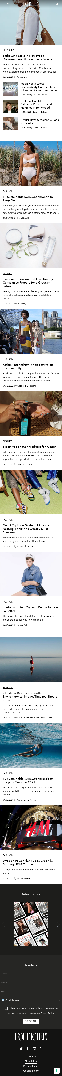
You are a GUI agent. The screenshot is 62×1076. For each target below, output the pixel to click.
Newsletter (31, 1061)
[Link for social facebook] (27, 1049)
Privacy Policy (47, 1013)
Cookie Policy (31, 1070)
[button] (58, 924)
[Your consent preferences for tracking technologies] (57, 1071)
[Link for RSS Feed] (40, 1048)
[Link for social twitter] (21, 1049)
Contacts (31, 1056)
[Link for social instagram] (34, 1049)
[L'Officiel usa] (31, 4)
